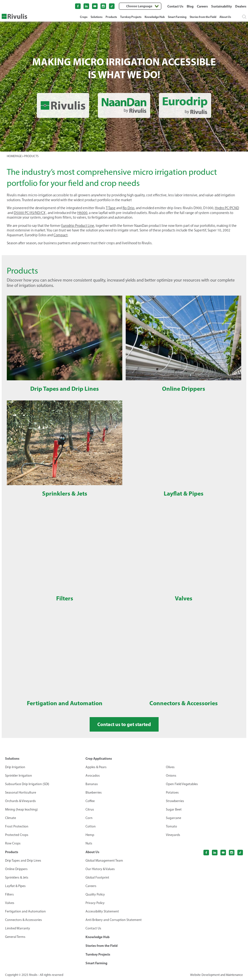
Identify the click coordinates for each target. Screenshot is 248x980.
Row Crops (13, 843)
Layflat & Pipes (15, 886)
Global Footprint (97, 877)
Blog (190, 6)
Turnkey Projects (130, 17)
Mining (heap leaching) (21, 809)
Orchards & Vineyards (20, 801)
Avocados (92, 775)
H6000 (82, 213)
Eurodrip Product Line (77, 225)
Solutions (96, 17)
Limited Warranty (17, 928)
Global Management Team (104, 860)
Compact (61, 235)
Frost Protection (16, 826)
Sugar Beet (174, 809)
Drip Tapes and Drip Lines (23, 860)
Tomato (171, 826)
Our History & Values (100, 869)
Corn (89, 818)
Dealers (240, 6)
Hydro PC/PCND (227, 208)
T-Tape (111, 208)
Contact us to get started (124, 724)
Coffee (90, 801)
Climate (10, 818)
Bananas (91, 784)
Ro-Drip (128, 208)
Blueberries (93, 792)
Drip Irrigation (15, 767)
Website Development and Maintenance (216, 975)
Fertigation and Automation (25, 911)
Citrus (89, 809)
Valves (9, 903)
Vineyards (173, 835)
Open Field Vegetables (182, 784)
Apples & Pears (96, 767)
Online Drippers (16, 869)
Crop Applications (98, 758)
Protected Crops (16, 835)
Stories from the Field (203, 17)
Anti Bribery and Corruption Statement (113, 920)
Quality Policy (95, 894)
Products (111, 17)
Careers (202, 6)
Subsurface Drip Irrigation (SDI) (27, 784)
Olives (170, 767)
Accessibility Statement (102, 911)
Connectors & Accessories (23, 920)
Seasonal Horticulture (20, 792)
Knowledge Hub (155, 17)
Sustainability (221, 6)
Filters (9, 894)
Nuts (88, 843)
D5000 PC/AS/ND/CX (30, 213)
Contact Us (175, 6)
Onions (171, 775)
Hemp (89, 835)
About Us (225, 17)
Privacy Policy (95, 903)
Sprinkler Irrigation (18, 775)
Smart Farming (177, 17)
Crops (83, 17)
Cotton (90, 826)
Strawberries (175, 801)
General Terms (15, 937)
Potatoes (172, 792)
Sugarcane (173, 818)
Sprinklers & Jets (16, 877)
